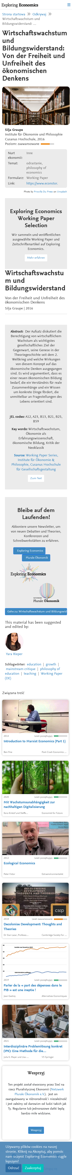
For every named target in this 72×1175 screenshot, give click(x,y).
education (34, 664)
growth (51, 664)
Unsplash (62, 192)
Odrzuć (13, 1168)
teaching (30, 674)
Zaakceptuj (33, 1168)
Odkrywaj (39, 14)
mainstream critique (20, 669)
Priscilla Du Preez (43, 192)
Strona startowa (13, 14)
